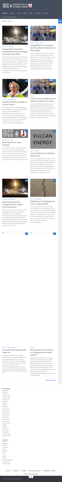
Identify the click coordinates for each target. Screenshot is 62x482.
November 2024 (6, 412)
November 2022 (6, 436)
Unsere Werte (5, 461)
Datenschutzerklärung (34, 470)
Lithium (4, 449)
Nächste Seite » (51, 380)
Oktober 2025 (5, 399)
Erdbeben (38, 199)
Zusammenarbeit (6, 463)
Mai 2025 (4, 405)
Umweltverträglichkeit (7, 460)
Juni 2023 (4, 426)
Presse (4, 140)
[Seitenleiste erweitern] (60, 21)
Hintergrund (11, 199)
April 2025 (4, 406)
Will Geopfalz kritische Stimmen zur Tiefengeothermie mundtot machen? (41, 352)
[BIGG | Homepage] (17, 5)
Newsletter (38, 13)
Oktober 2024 (5, 414)
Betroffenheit (34, 43)
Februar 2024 (5, 416)
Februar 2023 (5, 430)
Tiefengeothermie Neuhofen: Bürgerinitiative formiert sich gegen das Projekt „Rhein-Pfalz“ (15, 51)
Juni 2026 (4, 392)
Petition (31, 13)
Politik (4, 46)
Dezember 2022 (6, 434)
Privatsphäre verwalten (49, 470)
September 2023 (6, 423)
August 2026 (5, 390)
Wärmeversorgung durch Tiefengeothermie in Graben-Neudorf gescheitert (12, 204)
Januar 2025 (5, 410)
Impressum (46, 13)
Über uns (4, 458)
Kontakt (19, 13)
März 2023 (5, 428)
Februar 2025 (5, 408)
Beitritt (25, 13)
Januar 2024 (5, 417)
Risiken (37, 150)
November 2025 (6, 397)
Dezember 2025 (6, 396)
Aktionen (10, 140)
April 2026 (4, 394)
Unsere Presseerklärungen (9, 17)
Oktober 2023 (5, 421)
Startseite (4, 13)
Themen (11, 13)
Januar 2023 (5, 432)
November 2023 (6, 419)
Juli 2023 (4, 425)
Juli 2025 (4, 403)
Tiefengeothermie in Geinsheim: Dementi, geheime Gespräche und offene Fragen (42, 47)
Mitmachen (10, 46)
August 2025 (5, 401)
